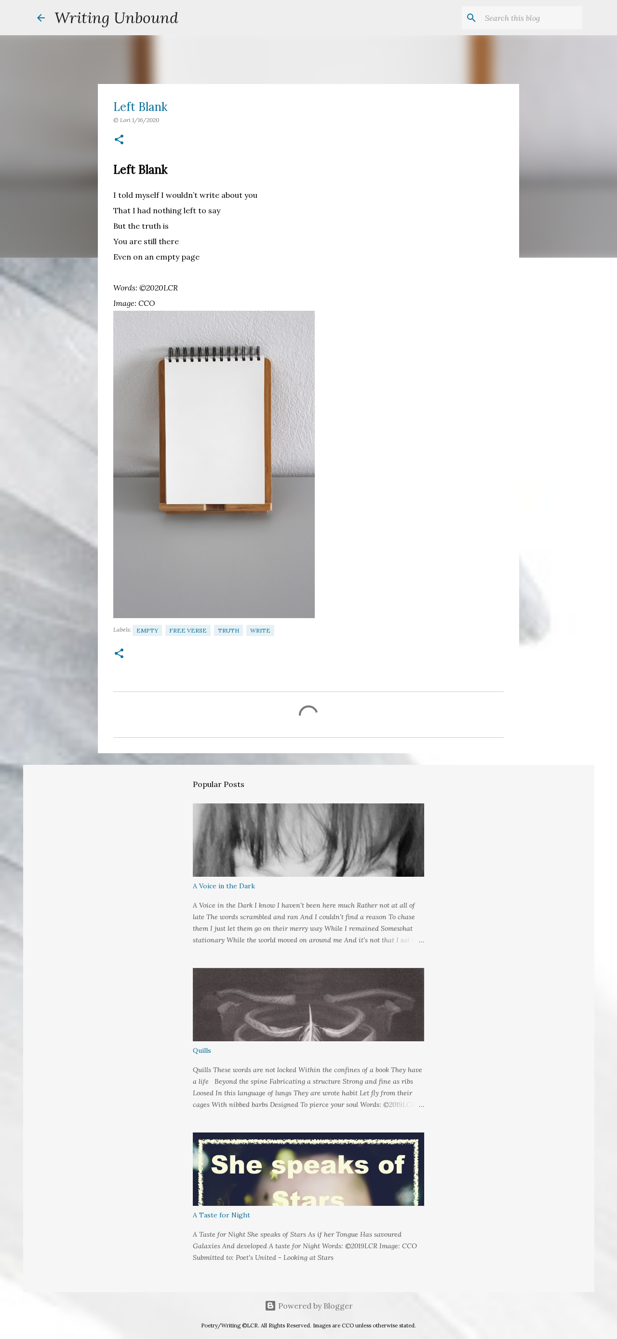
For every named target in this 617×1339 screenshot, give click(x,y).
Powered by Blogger (314, 1306)
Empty (147, 630)
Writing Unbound (116, 18)
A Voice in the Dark (224, 886)
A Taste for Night (221, 1215)
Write (260, 630)
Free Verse (188, 630)
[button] (119, 140)
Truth (228, 630)
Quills (202, 1050)
